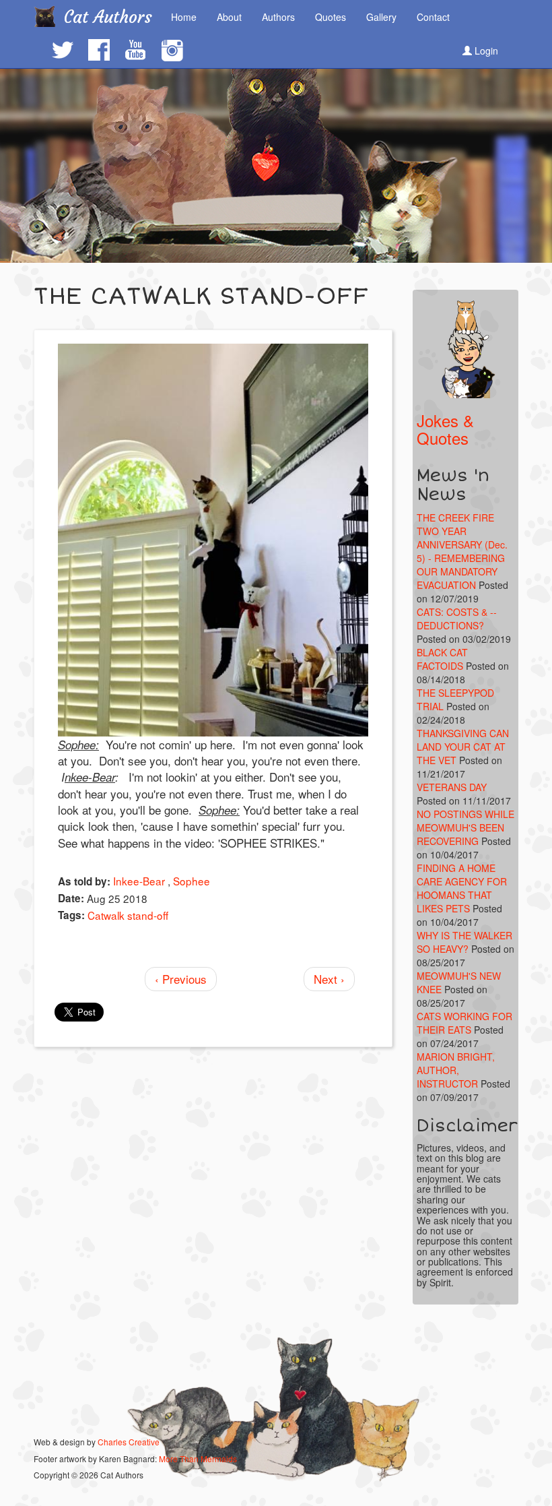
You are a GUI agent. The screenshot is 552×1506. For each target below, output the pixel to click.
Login (485, 50)
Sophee (191, 880)
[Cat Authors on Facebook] (98, 50)
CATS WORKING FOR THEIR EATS (464, 1022)
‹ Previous (181, 978)
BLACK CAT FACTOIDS (442, 659)
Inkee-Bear (139, 880)
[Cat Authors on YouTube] (134, 50)
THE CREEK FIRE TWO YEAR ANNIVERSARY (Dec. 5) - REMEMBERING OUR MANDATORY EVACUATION (462, 551)
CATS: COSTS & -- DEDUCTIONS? (457, 618)
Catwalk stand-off (128, 915)
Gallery (381, 17)
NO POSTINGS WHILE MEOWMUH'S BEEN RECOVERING (465, 827)
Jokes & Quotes (445, 428)
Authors (278, 17)
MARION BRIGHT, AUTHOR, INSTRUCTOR (456, 1070)
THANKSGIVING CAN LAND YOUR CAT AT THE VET (463, 746)
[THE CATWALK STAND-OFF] (213, 540)
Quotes (330, 17)
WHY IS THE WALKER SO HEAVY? (464, 942)
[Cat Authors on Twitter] (62, 50)
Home (184, 17)
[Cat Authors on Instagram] (172, 51)
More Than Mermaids (198, 1458)
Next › (329, 978)
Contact (433, 17)
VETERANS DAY (452, 787)
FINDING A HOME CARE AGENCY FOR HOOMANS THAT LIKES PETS (462, 888)
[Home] (49, 16)
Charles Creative (129, 1441)
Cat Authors (108, 17)
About (229, 17)
